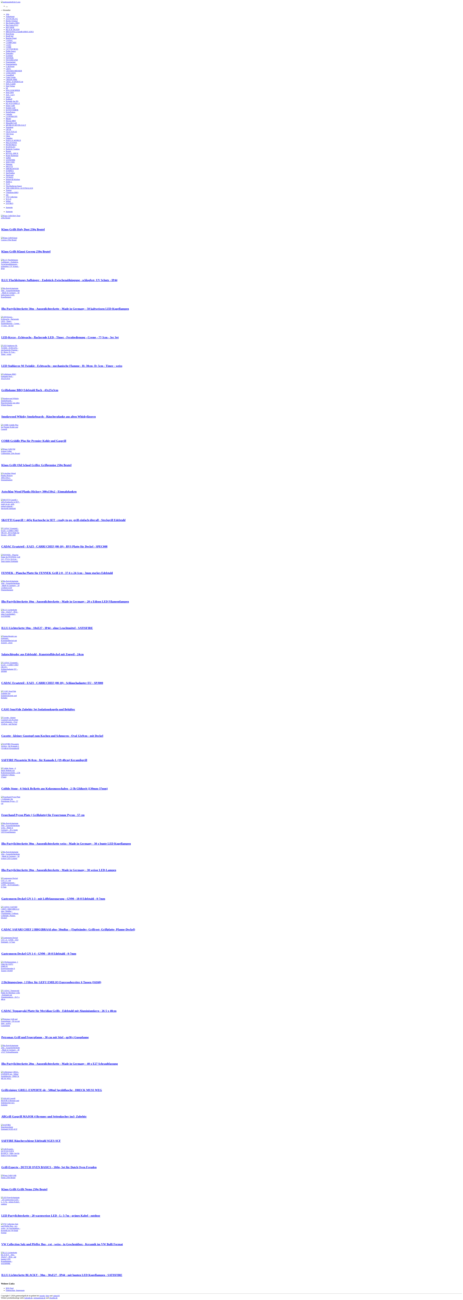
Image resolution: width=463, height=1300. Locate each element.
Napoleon (9, 127)
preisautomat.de (39, 1298)
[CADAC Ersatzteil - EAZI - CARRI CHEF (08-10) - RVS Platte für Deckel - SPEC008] (10, 535)
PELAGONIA (11, 143)
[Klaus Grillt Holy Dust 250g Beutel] (10, 218)
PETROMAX (11, 145)
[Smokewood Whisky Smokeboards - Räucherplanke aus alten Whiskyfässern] (10, 405)
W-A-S (8, 199)
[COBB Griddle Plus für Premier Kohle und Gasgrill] (10, 429)
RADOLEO (10, 147)
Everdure (9, 56)
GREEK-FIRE (11, 79)
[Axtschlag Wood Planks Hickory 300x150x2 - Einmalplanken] (10, 480)
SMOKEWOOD (12, 169)
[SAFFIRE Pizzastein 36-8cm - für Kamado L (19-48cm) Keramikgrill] (10, 748)
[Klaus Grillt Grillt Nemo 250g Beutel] (10, 1178)
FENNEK (10, 58)
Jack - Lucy (10, 95)
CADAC (9, 40)
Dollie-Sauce (11, 51)
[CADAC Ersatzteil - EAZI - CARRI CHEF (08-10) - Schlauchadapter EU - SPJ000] (10, 671)
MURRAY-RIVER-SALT (16, 125)
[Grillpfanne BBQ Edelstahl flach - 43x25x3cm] (10, 379)
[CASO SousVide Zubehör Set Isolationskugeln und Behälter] (10, 698)
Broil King (10, 34)
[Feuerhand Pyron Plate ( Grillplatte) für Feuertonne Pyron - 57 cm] (10, 803)
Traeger (9, 190)
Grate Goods (11, 77)
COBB (8, 47)
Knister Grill (10, 108)
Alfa (7, 14)
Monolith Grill (11, 123)
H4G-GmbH (11, 84)
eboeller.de (53, 1298)
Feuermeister (11, 62)
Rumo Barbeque (12, 156)
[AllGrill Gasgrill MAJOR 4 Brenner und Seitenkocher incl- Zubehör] (10, 1105)
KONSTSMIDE (12, 110)
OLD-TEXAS (11, 132)
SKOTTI (9, 166)
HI (7, 88)
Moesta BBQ (11, 121)
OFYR (8, 129)
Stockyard (10, 175)
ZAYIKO (9, 203)
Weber (8, 201)
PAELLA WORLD (13, 140)
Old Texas (10, 134)
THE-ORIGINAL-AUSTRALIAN (19, 188)
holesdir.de (28, 1298)
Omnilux (9, 138)
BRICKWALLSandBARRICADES (20, 32)
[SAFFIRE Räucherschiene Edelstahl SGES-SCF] (10, 1129)
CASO (8, 45)
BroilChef (9, 36)
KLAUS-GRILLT (13, 103)
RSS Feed (10, 1288)
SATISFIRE (10, 160)
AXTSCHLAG (12, 19)
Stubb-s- (9, 182)
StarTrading (10, 173)
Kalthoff (9, 99)
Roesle (8, 151)
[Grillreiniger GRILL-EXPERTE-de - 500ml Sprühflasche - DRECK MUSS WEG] (10, 1078)
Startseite (9, 207)
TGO (8, 184)
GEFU (8, 69)
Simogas (9, 164)
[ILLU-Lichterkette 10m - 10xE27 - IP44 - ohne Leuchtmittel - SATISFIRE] (10, 616)
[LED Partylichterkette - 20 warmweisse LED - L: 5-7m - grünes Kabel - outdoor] (10, 1204)
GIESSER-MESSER (14, 71)
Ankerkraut (10, 16)
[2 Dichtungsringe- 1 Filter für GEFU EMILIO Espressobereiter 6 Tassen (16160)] (10, 971)
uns (7, 195)
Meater (8, 119)
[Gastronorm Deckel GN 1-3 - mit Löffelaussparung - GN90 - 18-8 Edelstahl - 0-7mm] (10, 887)
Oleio (8, 136)
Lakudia (9, 114)
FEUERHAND (12, 60)
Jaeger (8, 97)
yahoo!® (56, 1296)
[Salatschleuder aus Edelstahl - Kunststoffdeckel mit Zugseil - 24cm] (10, 643)
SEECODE (10, 162)
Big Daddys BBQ (13, 23)
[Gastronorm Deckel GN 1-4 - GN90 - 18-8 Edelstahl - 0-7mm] (10, 942)
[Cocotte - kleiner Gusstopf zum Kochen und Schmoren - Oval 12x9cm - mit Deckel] (10, 724)
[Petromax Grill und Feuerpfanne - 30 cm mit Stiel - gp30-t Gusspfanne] (10, 1026)
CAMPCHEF (11, 43)
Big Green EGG (12, 25)
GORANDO (11, 73)
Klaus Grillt (10, 106)
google (42, 1296)
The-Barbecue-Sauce (14, 186)
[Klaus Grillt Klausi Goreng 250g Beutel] (10, 240)
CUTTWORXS (12, 49)
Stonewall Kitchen (13, 179)
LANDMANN (11, 116)
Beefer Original (12, 21)
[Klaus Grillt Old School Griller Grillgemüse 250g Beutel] (10, 453)
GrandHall (10, 75)
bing (47, 1296)
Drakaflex (9, 53)
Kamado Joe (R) (12, 101)
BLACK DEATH (13, 29)
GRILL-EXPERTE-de (14, 82)
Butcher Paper (11, 38)
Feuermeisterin (11, 64)
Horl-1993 (10, 93)
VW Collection (11, 197)
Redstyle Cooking (13, 149)
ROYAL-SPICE (12, 153)
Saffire (8, 158)
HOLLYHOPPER (13, 90)
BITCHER (10, 27)
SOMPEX (10, 171)
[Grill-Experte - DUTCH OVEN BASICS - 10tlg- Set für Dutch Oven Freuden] (10, 1156)
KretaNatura (10, 112)
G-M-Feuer (10, 66)
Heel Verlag (10, 86)
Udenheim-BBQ (12, 192)
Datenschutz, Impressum (15, 1290)
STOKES (9, 177)
